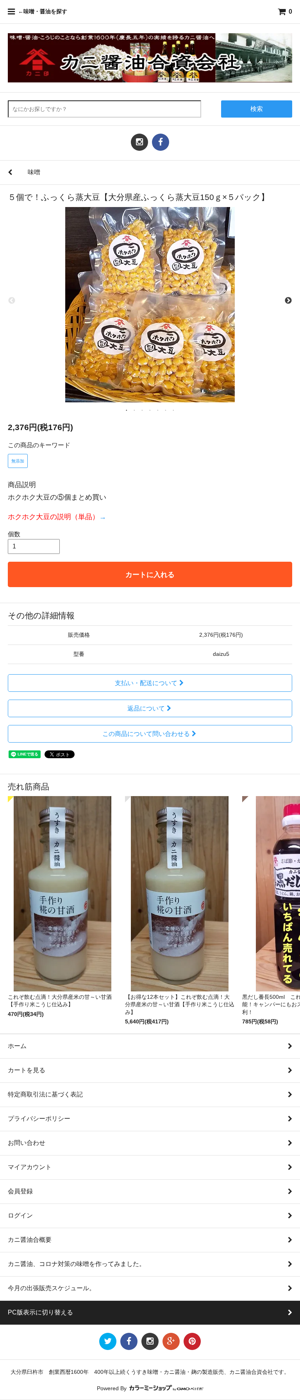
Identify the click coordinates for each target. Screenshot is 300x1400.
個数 (14, 534)
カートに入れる (150, 574)
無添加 (17, 461)
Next (288, 300)
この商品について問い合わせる (146, 733)
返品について (146, 708)
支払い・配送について (146, 683)
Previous (12, 300)
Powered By (112, 1388)
